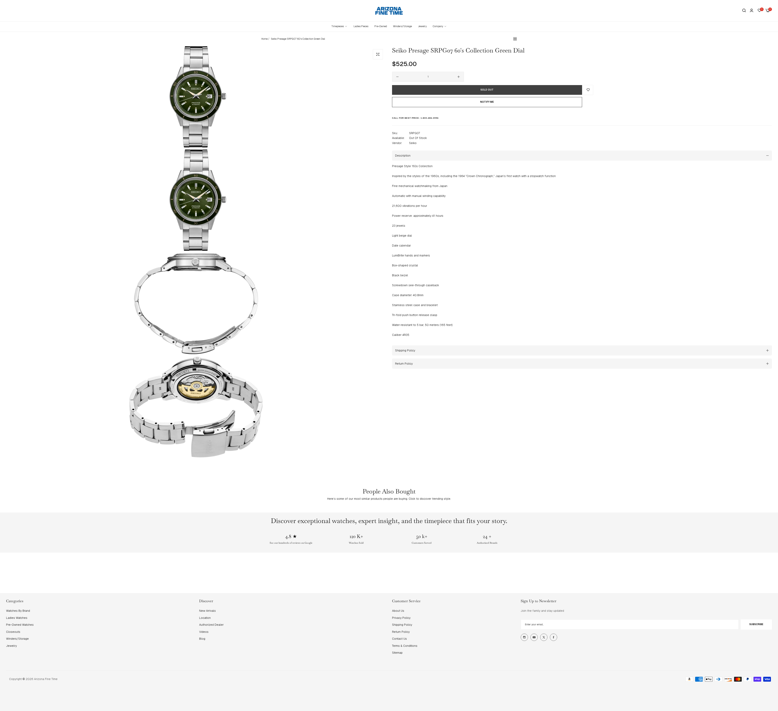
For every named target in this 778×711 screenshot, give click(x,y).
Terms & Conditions (404, 646)
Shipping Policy (402, 625)
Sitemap (397, 652)
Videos (203, 632)
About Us (398, 611)
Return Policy (401, 632)
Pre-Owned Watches (20, 625)
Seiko (413, 143)
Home (264, 39)
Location (205, 618)
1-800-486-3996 (430, 118)
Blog (202, 639)
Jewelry (11, 646)
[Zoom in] (378, 54)
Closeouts (13, 632)
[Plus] (458, 77)
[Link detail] (524, 637)
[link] (440, 26)
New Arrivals (207, 611)
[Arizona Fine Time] (389, 10)
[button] (588, 90)
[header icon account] (751, 10)
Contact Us (399, 639)
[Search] (744, 10)
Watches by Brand (18, 611)
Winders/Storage (17, 639)
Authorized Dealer (211, 625)
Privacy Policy (401, 618)
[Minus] (397, 77)
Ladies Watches (16, 618)
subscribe (756, 624)
